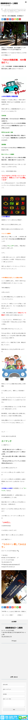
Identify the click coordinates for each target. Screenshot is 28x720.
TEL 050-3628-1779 (6, 636)
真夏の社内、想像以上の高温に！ (20, 612)
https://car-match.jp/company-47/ (11, 564)
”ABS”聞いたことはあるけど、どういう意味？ (8, 612)
